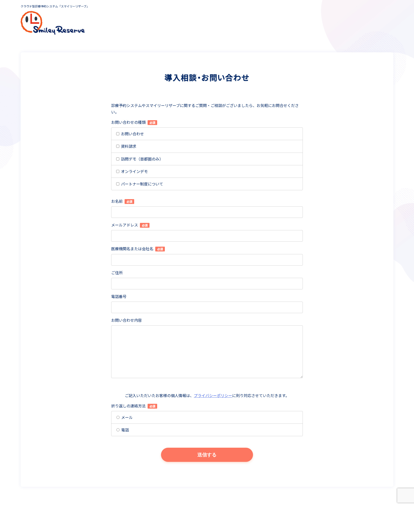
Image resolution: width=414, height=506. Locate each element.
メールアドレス (129, 225)
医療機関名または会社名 (137, 248)
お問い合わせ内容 (126, 320)
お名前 (121, 201)
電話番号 (118, 296)
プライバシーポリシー (213, 395)
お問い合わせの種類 (133, 122)
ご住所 (117, 272)
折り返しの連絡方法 (133, 406)
